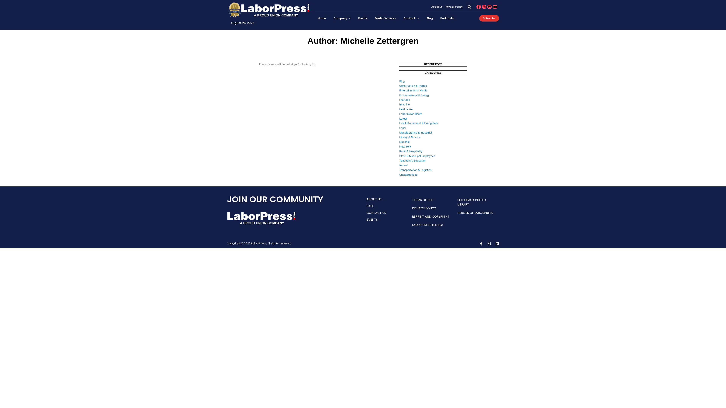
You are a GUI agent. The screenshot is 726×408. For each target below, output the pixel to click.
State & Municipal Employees (417, 156)
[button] (469, 7)
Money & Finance (409, 137)
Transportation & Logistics (415, 170)
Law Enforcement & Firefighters (418, 123)
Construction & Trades (413, 85)
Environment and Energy (414, 95)
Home (322, 18)
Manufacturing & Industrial (415, 132)
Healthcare (406, 109)
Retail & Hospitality (410, 151)
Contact (409, 18)
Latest (403, 118)
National (404, 141)
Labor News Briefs (410, 113)
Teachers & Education (412, 160)
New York (405, 146)
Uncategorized (408, 174)
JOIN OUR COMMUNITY (275, 199)
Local (402, 127)
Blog (430, 18)
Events (362, 18)
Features (404, 99)
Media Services (385, 18)
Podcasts (447, 18)
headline (404, 104)
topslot (403, 165)
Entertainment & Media (413, 90)
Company (340, 18)
